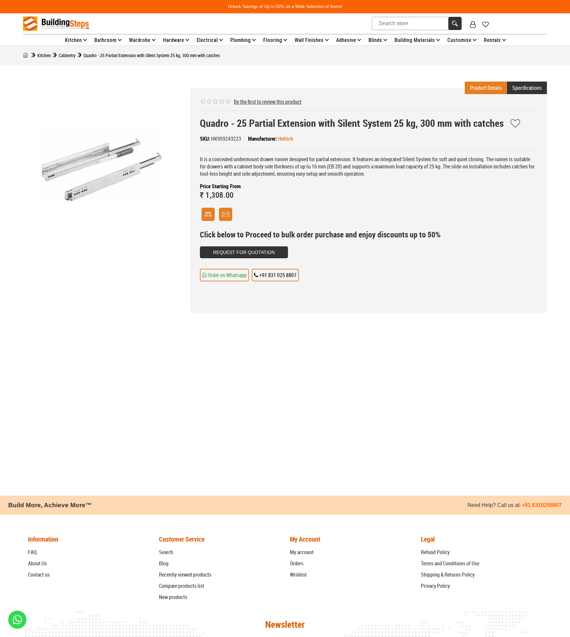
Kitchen (73, 40)
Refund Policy (435, 552)
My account (302, 552)
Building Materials (415, 40)
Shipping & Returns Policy (448, 574)
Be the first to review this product (267, 101)
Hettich (285, 138)
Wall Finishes (309, 40)
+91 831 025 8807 (277, 275)
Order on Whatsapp (227, 275)
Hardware (173, 40)
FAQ (32, 552)
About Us (37, 563)
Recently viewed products (185, 574)
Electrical (207, 40)
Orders (296, 563)
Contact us (39, 574)
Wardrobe (139, 40)
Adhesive (346, 40)
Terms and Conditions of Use (450, 563)
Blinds (375, 40)
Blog (164, 563)
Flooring (272, 40)
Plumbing (240, 40)
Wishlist (298, 574)
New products (173, 597)
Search (166, 552)
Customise (459, 40)
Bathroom (105, 40)
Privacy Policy (435, 585)
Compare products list (181, 585)
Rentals (492, 40)
